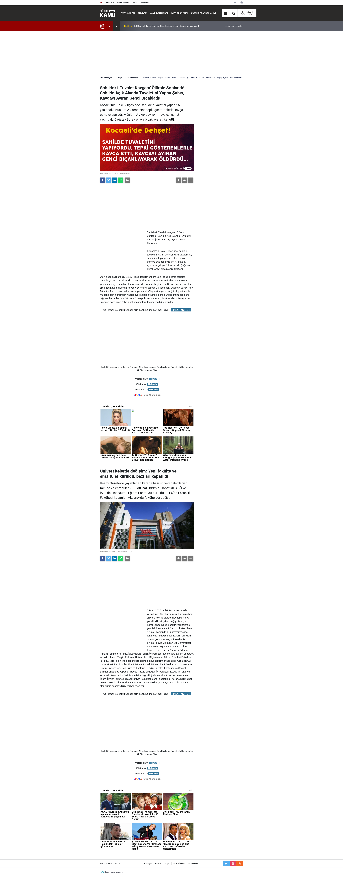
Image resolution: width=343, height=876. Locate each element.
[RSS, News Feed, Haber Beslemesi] (239, 863)
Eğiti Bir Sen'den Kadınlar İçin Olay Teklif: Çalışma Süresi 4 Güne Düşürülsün (169, 26)
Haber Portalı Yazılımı (114, 872)
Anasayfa (148, 863)
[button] (178, 180)
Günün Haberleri (123, 3)
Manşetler (110, 3)
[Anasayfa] (101, 3)
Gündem (142, 13)
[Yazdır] (127, 180)
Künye (158, 863)
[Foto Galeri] (241, 2)
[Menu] (225, 13)
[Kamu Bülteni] (107, 13)
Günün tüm (234, 26)
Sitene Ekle (144, 3)
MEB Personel (179, 13)
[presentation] (109, 26)
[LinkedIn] (114, 180)
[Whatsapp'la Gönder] (120, 180)
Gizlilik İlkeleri (179, 863)
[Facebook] (102, 180)
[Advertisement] (171, 53)
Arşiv (135, 3)
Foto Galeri (128, 13)
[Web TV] (235, 2)
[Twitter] (108, 180)
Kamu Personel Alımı (203, 13)
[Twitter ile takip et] (226, 863)
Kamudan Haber (159, 13)
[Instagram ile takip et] (233, 863)
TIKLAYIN (154, 379)
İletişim (167, 863)
